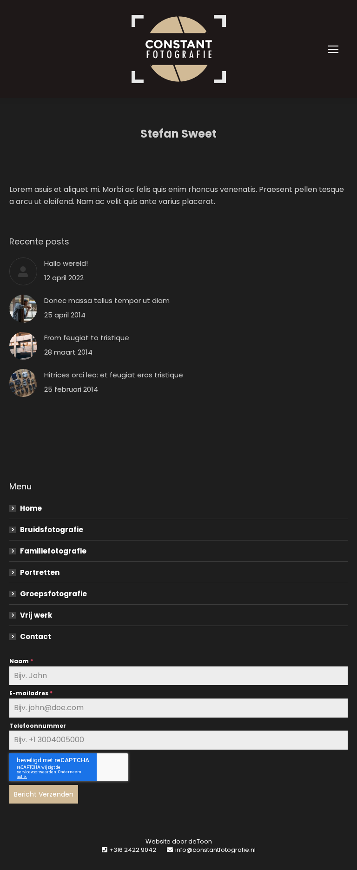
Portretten (40, 572)
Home (31, 508)
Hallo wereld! (66, 263)
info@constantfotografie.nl (215, 849)
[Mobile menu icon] (333, 49)
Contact (35, 636)
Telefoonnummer (37, 726)
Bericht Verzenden (43, 794)
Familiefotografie (53, 551)
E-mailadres (31, 693)
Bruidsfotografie (51, 529)
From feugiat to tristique (86, 338)
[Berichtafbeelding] (23, 271)
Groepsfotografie (53, 594)
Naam (21, 661)
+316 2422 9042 (132, 849)
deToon (200, 841)
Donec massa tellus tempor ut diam (107, 300)
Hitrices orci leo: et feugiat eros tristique (113, 375)
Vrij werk (36, 615)
